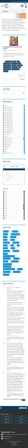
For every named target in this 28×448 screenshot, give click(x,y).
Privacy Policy (14, 442)
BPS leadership (8, 61)
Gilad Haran (14, 65)
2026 (6, 191)
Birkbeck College (7, 63)
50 (24, 153)
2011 (6, 217)
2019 (6, 203)
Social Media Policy (14, 444)
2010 (6, 219)
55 (24, 147)
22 (24, 151)
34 (24, 108)
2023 (6, 196)
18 (7, 178)
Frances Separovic (7, 65)
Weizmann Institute (15, 69)
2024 (6, 194)
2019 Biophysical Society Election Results (14, 41)
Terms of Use (14, 443)
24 (24, 146)
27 (24, 127)
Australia (14, 61)
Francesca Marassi (7, 67)
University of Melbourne (16, 63)
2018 (6, 205)
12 (24, 144)
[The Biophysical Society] (5, 6)
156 (24, 137)
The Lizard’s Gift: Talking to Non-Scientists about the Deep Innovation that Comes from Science (15, 338)
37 (24, 115)
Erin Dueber (20, 65)
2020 (6, 201)
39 (24, 119)
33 (24, 113)
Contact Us (21, 416)
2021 (6, 200)
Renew (18, 1)
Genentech (6, 71)
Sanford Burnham (7, 69)
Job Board (21, 422)
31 (24, 110)
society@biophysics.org (7, 436)
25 (24, 120)
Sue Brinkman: (10, 287)
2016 (6, 208)
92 (24, 149)
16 (24, 136)
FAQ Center (21, 419)
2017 (6, 207)
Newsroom (7, 419)
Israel (18, 61)
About (12, 1)
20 (24, 105)
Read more (21, 75)
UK (19, 67)
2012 (6, 215)
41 (24, 117)
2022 (6, 198)
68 (24, 141)
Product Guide (7, 422)
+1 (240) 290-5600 (7, 438)
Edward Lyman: (10, 373)
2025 (6, 193)
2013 (6, 214)
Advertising (7, 416)
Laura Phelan (5, 50)
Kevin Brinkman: (10, 343)
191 (24, 139)
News (25, 1)
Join (15, 1)
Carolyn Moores (15, 67)
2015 (6, 210)
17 (24, 134)
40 (24, 107)
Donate (22, 1)
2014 (6, 212)
